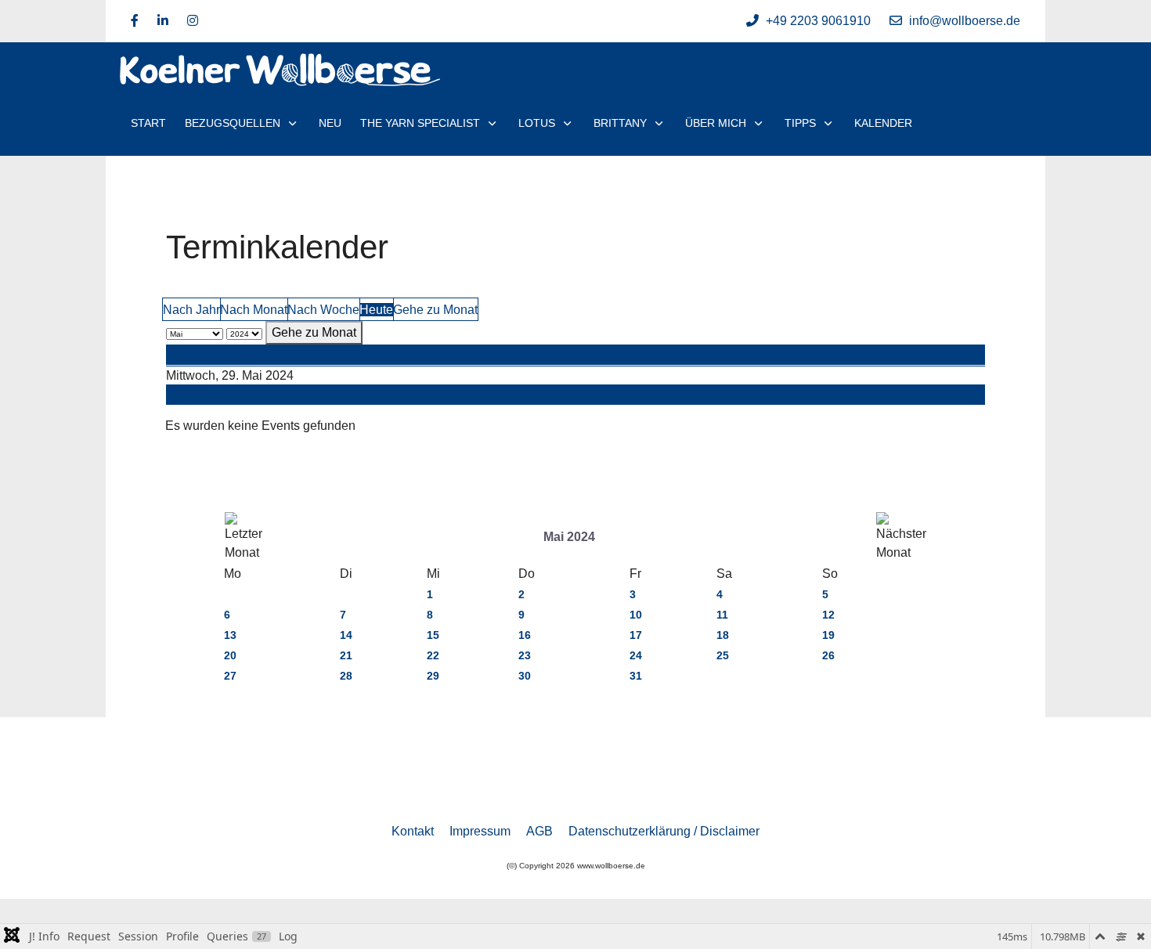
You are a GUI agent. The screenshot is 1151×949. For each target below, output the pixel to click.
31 (636, 675)
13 (230, 635)
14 (346, 635)
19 (828, 635)
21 (346, 655)
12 (828, 614)
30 (524, 675)
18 (722, 635)
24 (636, 655)
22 (433, 655)
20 (230, 655)
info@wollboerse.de (964, 20)
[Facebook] (135, 20)
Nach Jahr (191, 309)
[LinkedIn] (162, 20)
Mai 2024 (569, 536)
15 (433, 635)
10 (636, 614)
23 (524, 655)
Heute (376, 309)
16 (524, 635)
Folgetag (191, 394)
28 (346, 675)
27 (230, 675)
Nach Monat (253, 309)
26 (828, 655)
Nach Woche (323, 309)
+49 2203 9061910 (818, 20)
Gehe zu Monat (435, 309)
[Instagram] (192, 20)
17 (636, 635)
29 (433, 675)
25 (722, 655)
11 (722, 614)
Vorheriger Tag (207, 354)
